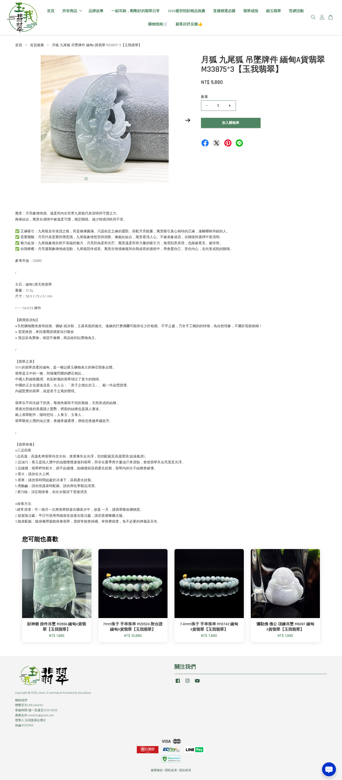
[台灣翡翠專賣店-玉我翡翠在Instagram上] (187, 683)
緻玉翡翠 (273, 11)
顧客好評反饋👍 (189, 24)
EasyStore (84, 693)
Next (188, 120)
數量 (204, 97)
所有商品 (69, 11)
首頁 (50, 11)
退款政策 (185, 770)
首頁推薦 (37, 45)
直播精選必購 (224, 11)
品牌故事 (96, 11)
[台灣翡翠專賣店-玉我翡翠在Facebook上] (177, 683)
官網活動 (296, 11)
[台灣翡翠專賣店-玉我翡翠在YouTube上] (197, 683)
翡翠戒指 (250, 11)
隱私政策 (171, 770)
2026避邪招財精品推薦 (186, 11)
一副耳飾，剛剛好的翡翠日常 (135, 11)
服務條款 (157, 770)
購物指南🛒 (158, 24)
